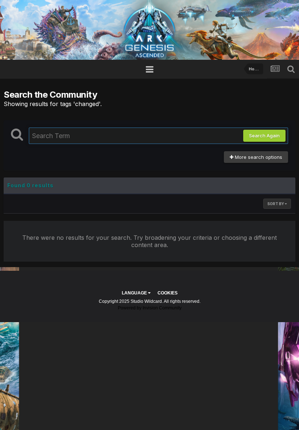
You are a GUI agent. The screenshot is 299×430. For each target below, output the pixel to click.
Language (135, 293)
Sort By (276, 204)
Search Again (264, 135)
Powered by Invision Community (150, 307)
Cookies (168, 293)
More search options (257, 157)
